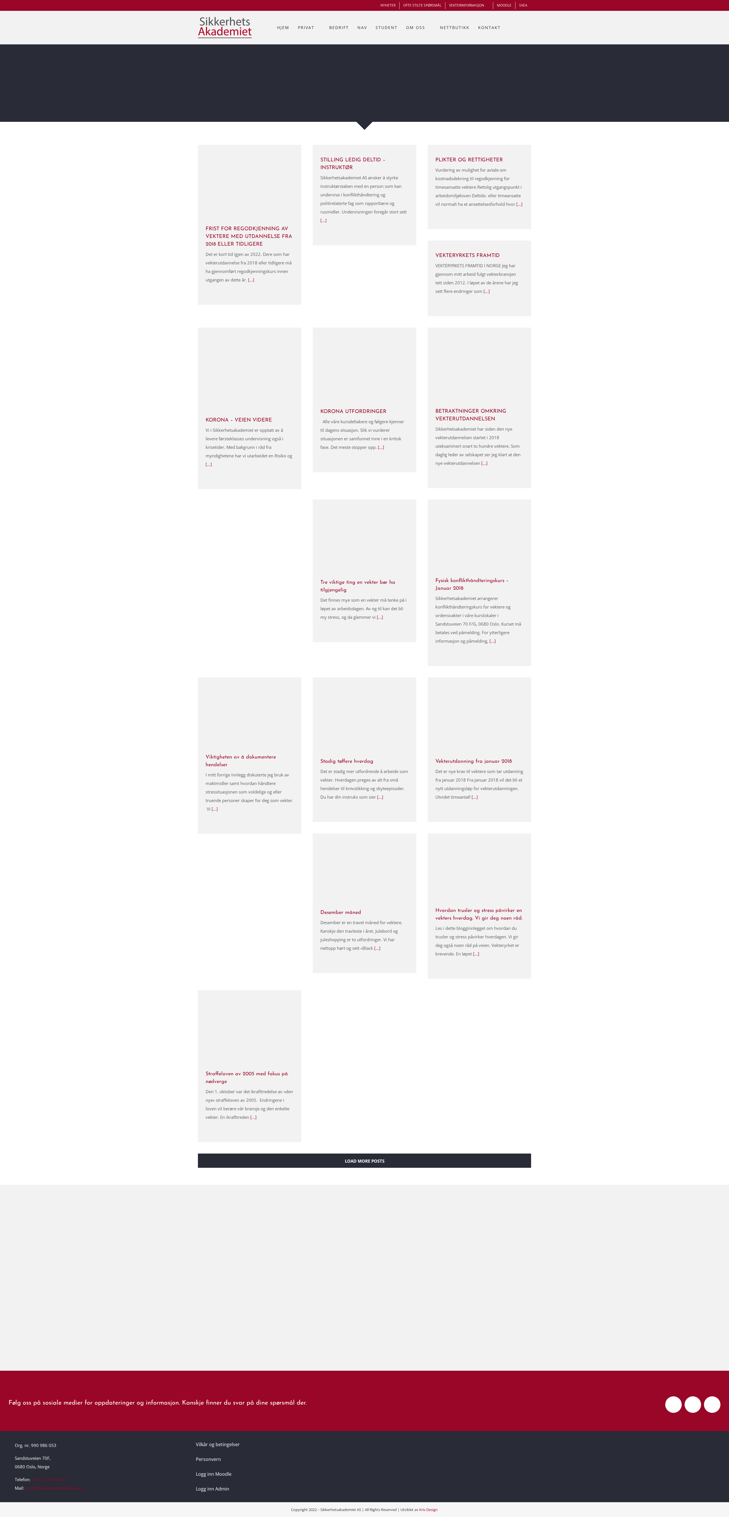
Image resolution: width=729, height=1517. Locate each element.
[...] (250, 280)
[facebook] (673, 1404)
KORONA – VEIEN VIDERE (239, 420)
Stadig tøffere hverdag (346, 761)
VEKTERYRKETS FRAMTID (467, 255)
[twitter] (693, 1404)
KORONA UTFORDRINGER (353, 411)
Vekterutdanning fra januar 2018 (473, 761)
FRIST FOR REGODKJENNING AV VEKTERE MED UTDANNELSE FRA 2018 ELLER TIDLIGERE (249, 237)
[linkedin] (712, 1404)
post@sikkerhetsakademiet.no (54, 1488)
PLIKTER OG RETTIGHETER (469, 160)
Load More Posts (364, 1161)
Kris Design (428, 1509)
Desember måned (340, 912)
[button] (525, 27)
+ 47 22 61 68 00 (48, 1479)
